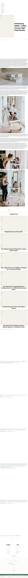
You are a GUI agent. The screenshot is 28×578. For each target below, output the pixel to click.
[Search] (10, 576)
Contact (3, 6)
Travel (2, 4)
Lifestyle (3, 8)
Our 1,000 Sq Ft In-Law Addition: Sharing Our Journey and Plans (13, 268)
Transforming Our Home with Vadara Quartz (13, 307)
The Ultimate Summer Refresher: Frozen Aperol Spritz (13, 249)
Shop (2, 7)
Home (1, 217)
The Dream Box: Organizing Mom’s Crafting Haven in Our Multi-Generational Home (13, 288)
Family (3, 3)
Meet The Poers (4, 5)
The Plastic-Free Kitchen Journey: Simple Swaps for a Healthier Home (14, 326)
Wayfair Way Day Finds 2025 (13, 231)
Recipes (1, 237)
